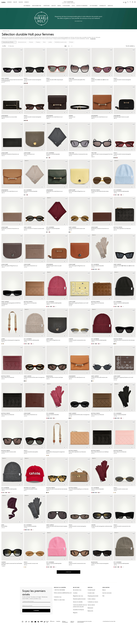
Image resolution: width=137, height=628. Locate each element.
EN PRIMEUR (27, 5)
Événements (90, 607)
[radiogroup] (68, 46)
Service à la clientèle (77, 602)
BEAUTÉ (54, 5)
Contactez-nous (57, 597)
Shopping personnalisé (93, 596)
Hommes (9, 2)
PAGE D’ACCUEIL (6, 30)
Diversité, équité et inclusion (79, 599)
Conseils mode (91, 593)
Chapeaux (38, 42)
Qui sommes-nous (77, 590)
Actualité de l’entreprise (78, 609)
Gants (44, 42)
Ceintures (31, 42)
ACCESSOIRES (94, 5)
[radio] (65, 46)
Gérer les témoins (72, 622)
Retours (104, 590)
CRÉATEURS (46, 5)
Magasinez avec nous (78, 596)
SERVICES (110, 5)
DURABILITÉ (103, 5)
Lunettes (50, 42)
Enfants (26, 2)
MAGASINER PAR (36, 5)
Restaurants (90, 610)
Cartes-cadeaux (91, 599)
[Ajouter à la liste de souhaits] (22, 75)
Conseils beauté (91, 590)
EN (123, 2)
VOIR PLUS (68, 572)
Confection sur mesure (93, 602)
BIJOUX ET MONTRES (82, 5)
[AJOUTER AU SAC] (19, 75)
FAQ (103, 596)
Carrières (75, 593)
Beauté (15, 2)
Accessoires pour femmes (8, 42)
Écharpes (71, 42)
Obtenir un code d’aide (59, 599)
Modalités (58, 621)
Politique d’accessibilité (65, 622)
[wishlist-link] (130, 2)
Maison (21, 2)
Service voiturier (91, 605)
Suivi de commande (106, 593)
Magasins (75, 612)
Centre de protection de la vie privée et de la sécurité (80, 605)
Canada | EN (47, 622)
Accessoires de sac (22, 42)
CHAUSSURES (66, 5)
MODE (59, 5)
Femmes (3, 2)
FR (125, 2)
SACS (73, 5)
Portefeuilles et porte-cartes (61, 42)
